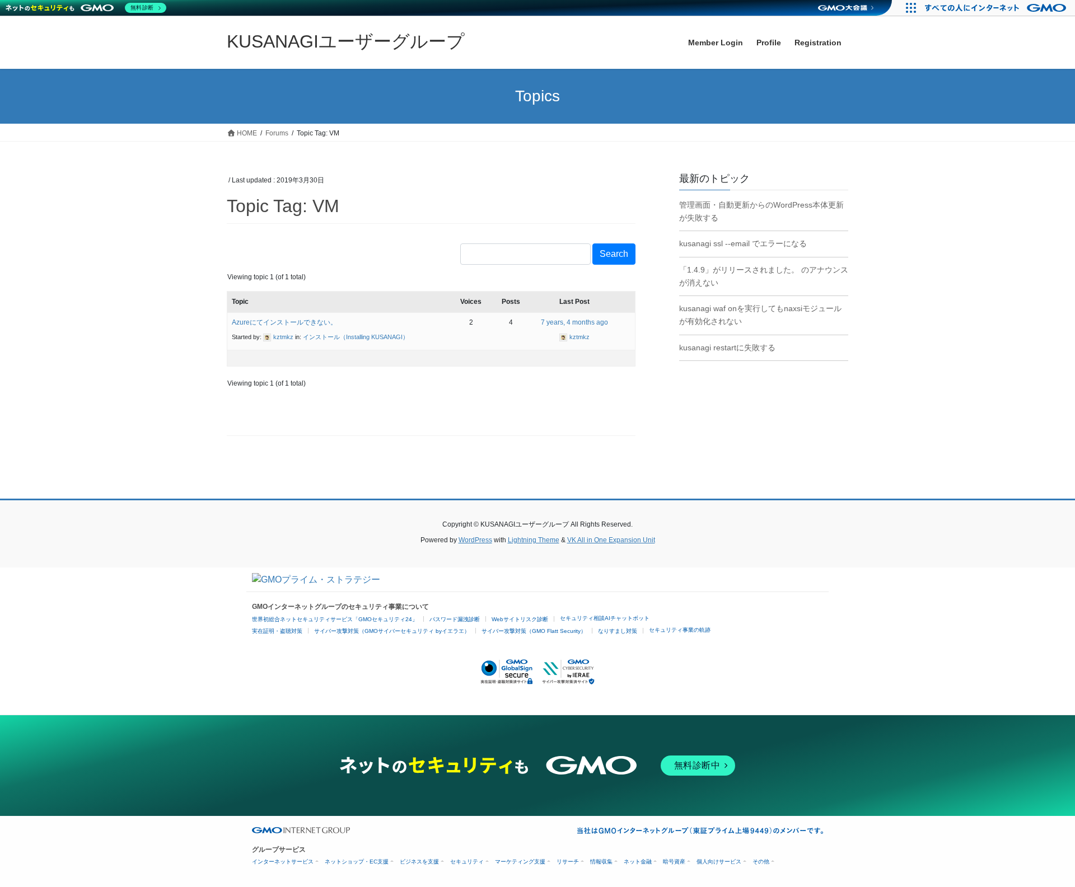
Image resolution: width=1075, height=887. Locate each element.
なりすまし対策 (617, 631)
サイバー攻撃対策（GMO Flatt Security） (534, 631)
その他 (760, 861)
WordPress (475, 540)
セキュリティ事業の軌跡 (680, 630)
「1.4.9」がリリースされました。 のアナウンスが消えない (763, 276)
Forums (276, 133)
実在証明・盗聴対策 (277, 631)
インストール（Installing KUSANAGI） (356, 337)
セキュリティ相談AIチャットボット (604, 618)
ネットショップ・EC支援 (357, 861)
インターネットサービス (283, 861)
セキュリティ (467, 861)
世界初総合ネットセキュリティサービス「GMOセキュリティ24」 (335, 619)
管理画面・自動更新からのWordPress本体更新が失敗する (761, 211)
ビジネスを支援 (419, 861)
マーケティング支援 (520, 861)
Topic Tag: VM (283, 206)
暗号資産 (674, 861)
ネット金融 (638, 861)
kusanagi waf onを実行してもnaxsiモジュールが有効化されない (760, 315)
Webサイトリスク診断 (520, 619)
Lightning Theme (533, 540)
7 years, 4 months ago (574, 322)
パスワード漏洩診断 (454, 619)
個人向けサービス (719, 861)
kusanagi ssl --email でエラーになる (743, 243)
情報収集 (601, 861)
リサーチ (568, 861)
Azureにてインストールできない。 (284, 322)
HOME (246, 133)
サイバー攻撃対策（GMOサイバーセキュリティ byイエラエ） (392, 631)
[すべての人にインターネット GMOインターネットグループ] (997, 8)
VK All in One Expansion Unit (611, 540)
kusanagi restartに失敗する (727, 347)
